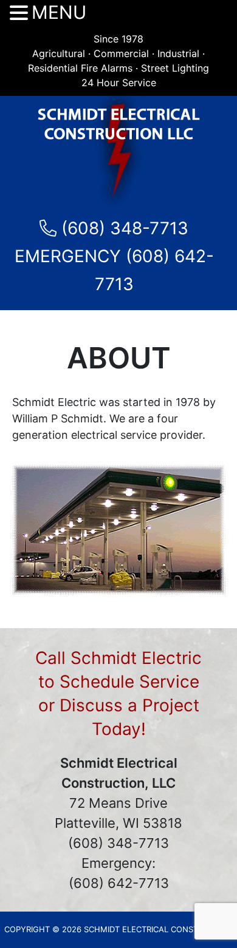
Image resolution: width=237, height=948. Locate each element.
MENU (59, 12)
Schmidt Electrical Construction (118, 151)
